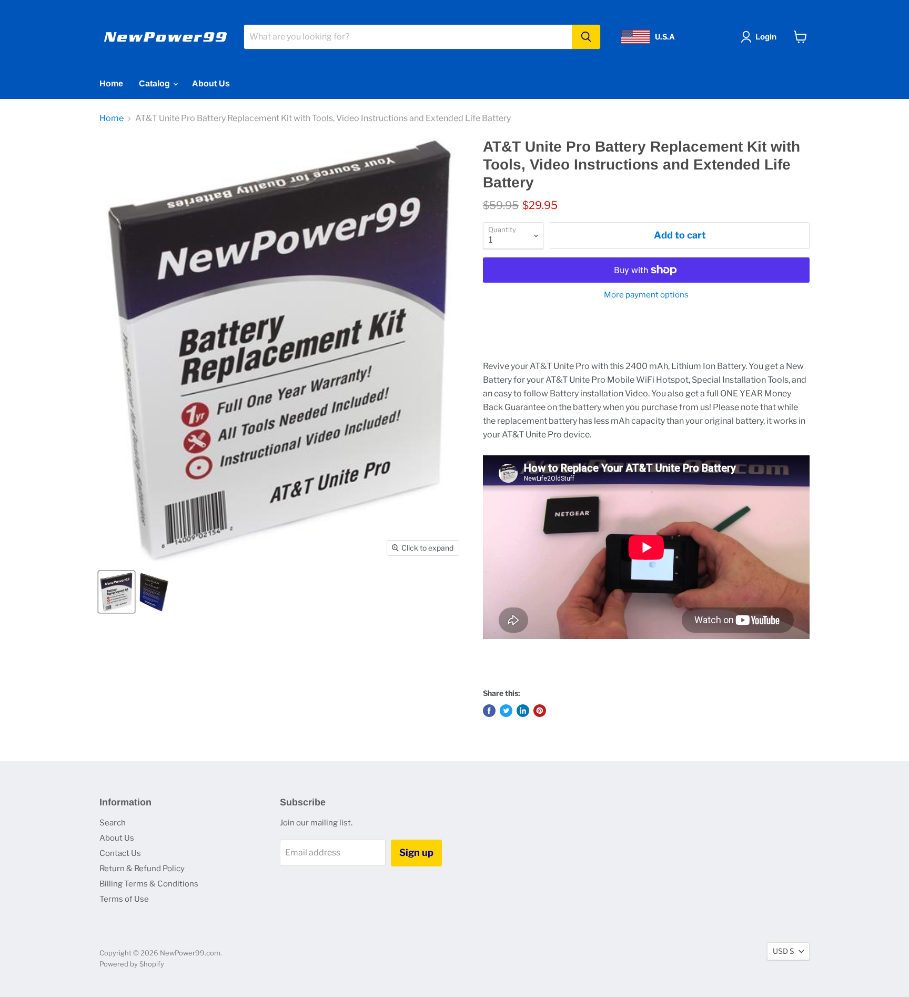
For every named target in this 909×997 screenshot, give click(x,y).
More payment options (646, 295)
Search (112, 822)
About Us (211, 83)
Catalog (155, 83)
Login (765, 36)
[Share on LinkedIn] (523, 710)
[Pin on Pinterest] (539, 710)
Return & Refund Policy (142, 868)
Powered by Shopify (131, 964)
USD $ (783, 950)
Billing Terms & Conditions (148, 884)
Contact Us (120, 853)
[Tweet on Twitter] (506, 710)
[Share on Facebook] (489, 710)
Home (111, 83)
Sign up (416, 852)
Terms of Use (124, 899)
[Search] (586, 37)
